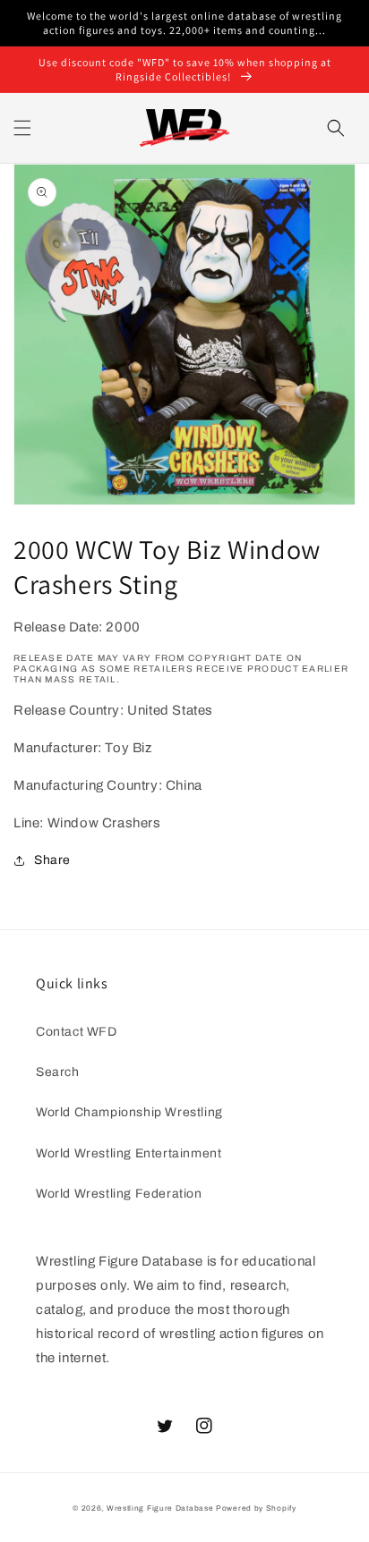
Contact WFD (76, 1031)
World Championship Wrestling (129, 1112)
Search (58, 1072)
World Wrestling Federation (119, 1193)
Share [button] (52, 860)
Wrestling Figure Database (160, 1508)
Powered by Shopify (256, 1508)
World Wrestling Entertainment (128, 1153)
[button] (22, 128)
